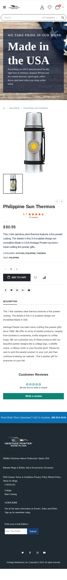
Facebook (5, 290)
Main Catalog (11, 494)
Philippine (14, 108)
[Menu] (4, 7)
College (8, 490)
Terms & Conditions (25, 477)
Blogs (14, 481)
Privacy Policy (40, 477)
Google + (23, 290)
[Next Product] (62, 201)
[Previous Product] (57, 201)
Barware (6, 468)
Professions (32, 458)
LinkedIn (17, 290)
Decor (28, 468)
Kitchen (20, 253)
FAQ (5, 477)
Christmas (15, 458)
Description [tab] (10, 301)
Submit (32, 531)
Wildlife (6, 458)
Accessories (37, 468)
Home (4, 108)
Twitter (11, 290)
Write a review (33, 396)
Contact (11, 477)
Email (28, 290)
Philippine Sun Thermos (29, 206)
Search (63, 17)
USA (47, 458)
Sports (41, 458)
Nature (23, 458)
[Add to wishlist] (35, 277)
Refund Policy (54, 477)
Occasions (49, 468)
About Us (7, 481)
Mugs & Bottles (18, 468)
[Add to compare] (44, 277)
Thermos (41, 253)
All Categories (48, 17)
